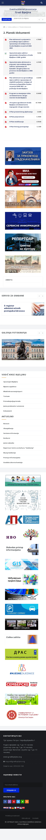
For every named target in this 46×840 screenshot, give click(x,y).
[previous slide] (39, 296)
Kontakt (35, 818)
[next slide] (42, 296)
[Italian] (15, 808)
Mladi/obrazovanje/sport (12, 391)
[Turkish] (23, 808)
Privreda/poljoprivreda (11, 401)
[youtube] (14, 801)
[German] (12, 808)
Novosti (6, 424)
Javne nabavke (8, 443)
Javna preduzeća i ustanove (13, 406)
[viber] (9, 801)
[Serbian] (20, 808)
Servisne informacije (11, 433)
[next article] (39, 19)
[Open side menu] (3, 3)
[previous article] (42, 19)
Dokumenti (7, 411)
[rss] (27, 801)
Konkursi (6, 438)
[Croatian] (4, 808)
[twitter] (18, 801)
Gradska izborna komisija (12, 462)
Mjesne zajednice (9, 387)
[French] (10, 808)
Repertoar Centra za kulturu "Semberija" (18, 448)
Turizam (6, 396)
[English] (7, 808)
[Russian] (18, 808)
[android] (22, 801)
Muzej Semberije (9, 453)
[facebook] (5, 801)
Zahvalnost (26, 818)
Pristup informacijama (11, 458)
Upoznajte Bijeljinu (10, 382)
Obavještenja (7, 19)
